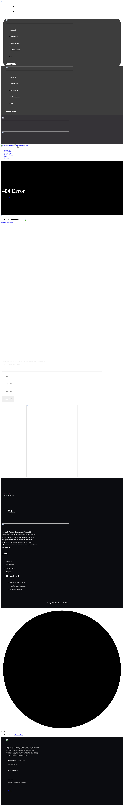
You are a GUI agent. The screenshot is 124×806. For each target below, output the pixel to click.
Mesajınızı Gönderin (8, 399)
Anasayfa (8, 197)
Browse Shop (19, 735)
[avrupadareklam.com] (7, 145)
